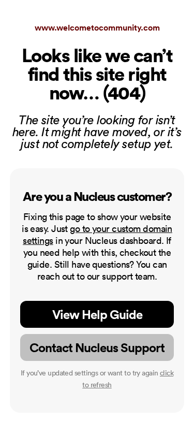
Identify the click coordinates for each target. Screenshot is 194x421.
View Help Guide (97, 314)
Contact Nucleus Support (97, 347)
